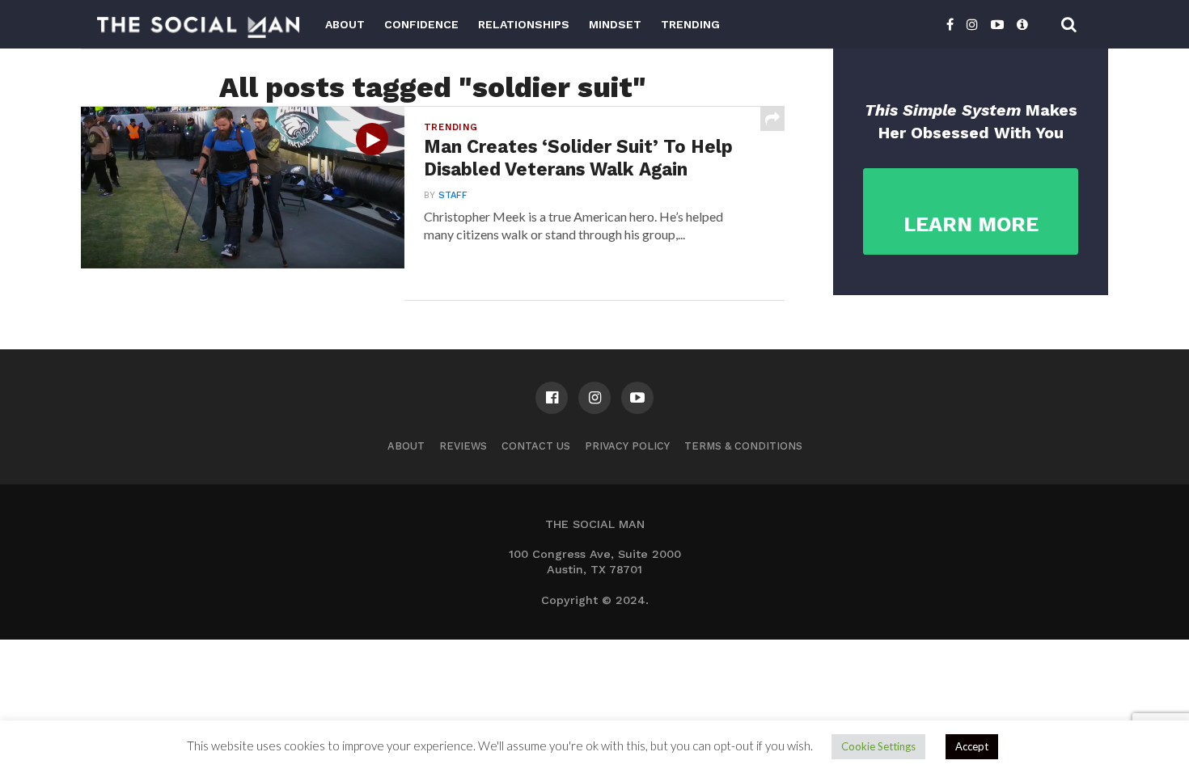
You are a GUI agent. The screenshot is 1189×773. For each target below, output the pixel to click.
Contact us (535, 446)
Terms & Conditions (743, 446)
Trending (690, 24)
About (345, 24)
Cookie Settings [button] (878, 746)
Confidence (421, 24)
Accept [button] (971, 746)
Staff (453, 195)
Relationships (523, 24)
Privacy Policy (627, 446)
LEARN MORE (971, 223)
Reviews (463, 446)
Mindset (615, 24)
